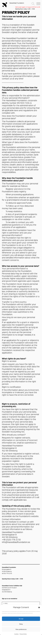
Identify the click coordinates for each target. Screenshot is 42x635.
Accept (21, 619)
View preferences (21, 629)
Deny (21, 624)
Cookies (16, 634)
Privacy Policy (23, 634)
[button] (39, 607)
